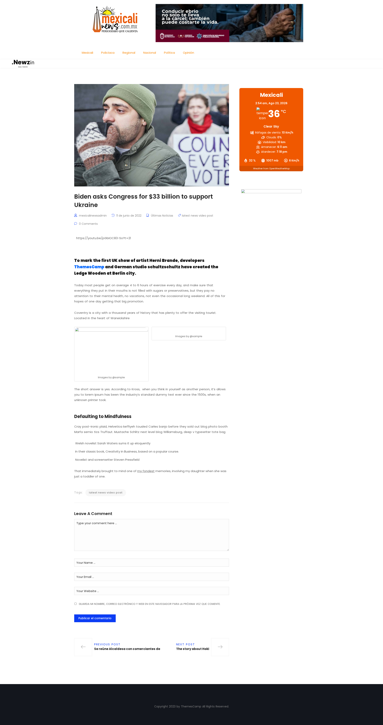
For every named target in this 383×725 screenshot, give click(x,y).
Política (169, 53)
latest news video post (197, 216)
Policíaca (108, 53)
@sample (118, 377)
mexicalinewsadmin (93, 216)
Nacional (149, 53)
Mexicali (87, 53)
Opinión (188, 53)
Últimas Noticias (162, 216)
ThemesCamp (89, 267)
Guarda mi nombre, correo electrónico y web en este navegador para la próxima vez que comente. (150, 604)
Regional (128, 53)
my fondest (146, 471)
